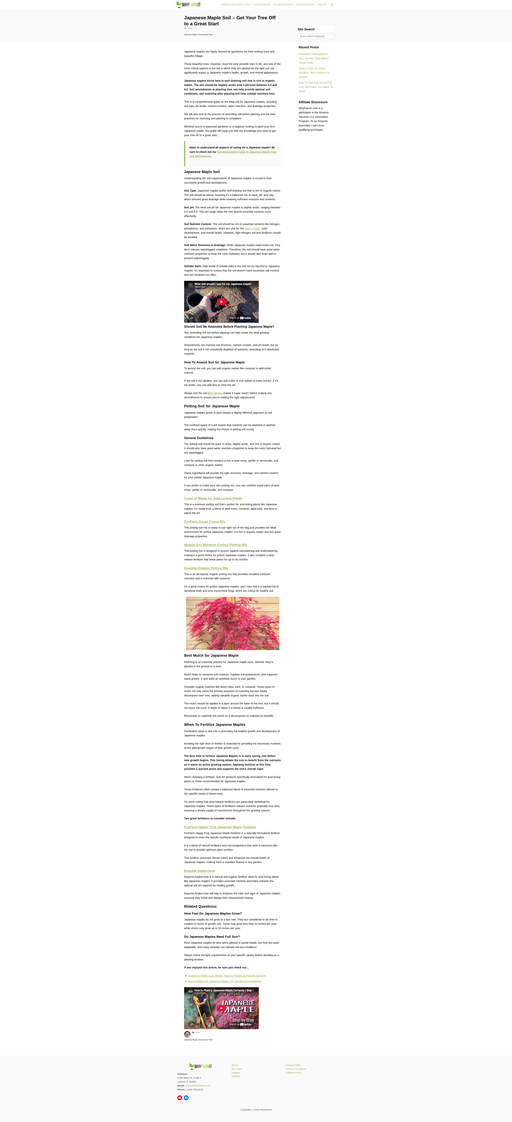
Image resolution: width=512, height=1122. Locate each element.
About (234, 1065)
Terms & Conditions (296, 1069)
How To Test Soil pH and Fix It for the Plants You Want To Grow (316, 87)
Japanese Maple (190, 35)
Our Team (236, 1069)
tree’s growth (252, 228)
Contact (235, 1072)
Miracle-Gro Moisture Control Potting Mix (215, 545)
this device (215, 393)
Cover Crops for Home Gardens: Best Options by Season (314, 72)
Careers (235, 1076)
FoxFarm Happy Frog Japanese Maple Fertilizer (220, 827)
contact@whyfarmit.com (198, 1085)
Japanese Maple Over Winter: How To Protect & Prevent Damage (227, 975)
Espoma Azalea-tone (199, 871)
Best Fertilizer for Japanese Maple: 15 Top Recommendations (224, 981)
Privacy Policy (293, 1065)
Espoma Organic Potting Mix (206, 568)
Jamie (189, 28)
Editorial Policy (293, 1072)
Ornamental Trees (205, 35)
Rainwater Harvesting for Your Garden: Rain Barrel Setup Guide (314, 58)
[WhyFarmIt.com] (197, 4)
